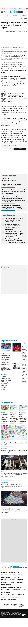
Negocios (4, 580)
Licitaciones (12, 599)
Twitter (2, 567)
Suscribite (20, 148)
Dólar (7, 15)
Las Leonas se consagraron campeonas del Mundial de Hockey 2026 (14, 220)
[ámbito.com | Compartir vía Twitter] (20, 31)
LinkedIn (12, 567)
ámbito (2, 18)
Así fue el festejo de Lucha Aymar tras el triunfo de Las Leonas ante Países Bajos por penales (24, 374)
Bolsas (9, 269)
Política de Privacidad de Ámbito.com (12, 594)
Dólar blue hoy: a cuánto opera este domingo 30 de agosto (12, 179)
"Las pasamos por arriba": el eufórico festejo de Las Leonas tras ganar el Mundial (17, 100)
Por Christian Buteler (5, 479)
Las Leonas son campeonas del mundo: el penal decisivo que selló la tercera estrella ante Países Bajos (6, 359)
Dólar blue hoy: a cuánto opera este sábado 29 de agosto (22, 417)
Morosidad (21, 8)
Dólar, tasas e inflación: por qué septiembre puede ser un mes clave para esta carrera (14, 510)
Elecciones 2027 (13, 8)
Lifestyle (20, 580)
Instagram (8, 567)
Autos (19, 587)
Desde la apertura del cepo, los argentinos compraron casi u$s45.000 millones (13, 486)
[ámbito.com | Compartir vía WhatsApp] (17, 31)
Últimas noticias (14, 572)
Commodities (17, 269)
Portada (4, 572)
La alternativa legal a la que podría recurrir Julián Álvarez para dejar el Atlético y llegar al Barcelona (24, 354)
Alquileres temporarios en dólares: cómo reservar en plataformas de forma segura (14, 451)
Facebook (5, 567)
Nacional (4, 582)
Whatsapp (19, 567)
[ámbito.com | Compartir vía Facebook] (19, 31)
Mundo (12, 582)
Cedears (25, 269)
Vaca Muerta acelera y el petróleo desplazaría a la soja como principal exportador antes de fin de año (15, 234)
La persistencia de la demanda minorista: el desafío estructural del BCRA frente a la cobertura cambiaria (14, 475)
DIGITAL (6, 605)
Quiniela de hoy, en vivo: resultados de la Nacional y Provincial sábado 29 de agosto (15, 240)
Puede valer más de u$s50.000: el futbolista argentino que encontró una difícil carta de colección (16, 95)
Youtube (16, 567)
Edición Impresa (6, 584)
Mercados (17, 577)
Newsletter (23, 567)
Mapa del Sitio (5, 592)
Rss (23, 589)
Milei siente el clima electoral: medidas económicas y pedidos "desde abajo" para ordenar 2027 (13, 191)
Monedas (3, 269)
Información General (8, 587)
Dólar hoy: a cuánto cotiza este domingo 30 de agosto (11, 185)
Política (20, 575)
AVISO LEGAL (5, 597)
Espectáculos (5, 589)
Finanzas (24, 15)
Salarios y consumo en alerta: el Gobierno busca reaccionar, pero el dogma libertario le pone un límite (12, 207)
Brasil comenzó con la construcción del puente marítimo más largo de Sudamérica (13, 226)
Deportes (9, 18)
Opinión (12, 580)
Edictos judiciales (17, 597)
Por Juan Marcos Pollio (5, 515)
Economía (15, 15)
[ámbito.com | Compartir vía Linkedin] (22, 31)
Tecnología (16, 589)
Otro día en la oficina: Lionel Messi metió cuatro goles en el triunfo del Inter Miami (13, 48)
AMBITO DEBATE (21, 605)
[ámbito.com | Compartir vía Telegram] (24, 31)
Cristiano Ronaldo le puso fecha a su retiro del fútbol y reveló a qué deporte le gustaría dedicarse (6, 383)
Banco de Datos (6, 577)
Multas (3, 599)
